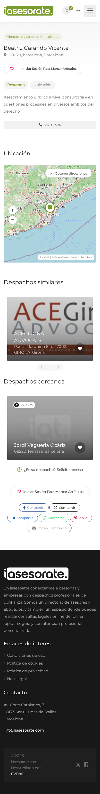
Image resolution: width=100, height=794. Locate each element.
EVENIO (18, 774)
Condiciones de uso (26, 655)
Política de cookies (25, 663)
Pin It (82, 518)
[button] (12, 210)
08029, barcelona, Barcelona (35, 55)
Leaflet (44, 257)
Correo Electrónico (52, 528)
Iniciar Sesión (79, 10)
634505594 (52, 125)
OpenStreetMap (64, 257)
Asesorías (31, 37)
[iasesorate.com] (29, 11)
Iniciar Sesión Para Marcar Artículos (53, 492)
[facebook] (86, 765)
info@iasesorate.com (24, 730)
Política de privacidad (27, 671)
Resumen (16, 84)
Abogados (15, 37)
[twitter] (78, 765)
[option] (50, 329)
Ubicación (42, 84)
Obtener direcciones (71, 173)
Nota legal (17, 678)
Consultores (49, 37)
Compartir (34, 508)
